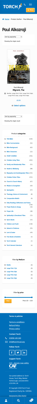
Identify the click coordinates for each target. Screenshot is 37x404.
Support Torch (15, 359)
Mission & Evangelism (13, 186)
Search (18, 400)
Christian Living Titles (13, 160)
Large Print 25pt (12, 275)
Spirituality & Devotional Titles (16, 215)
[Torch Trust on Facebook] (11, 352)
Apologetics (10, 190)
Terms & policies (16, 316)
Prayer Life (10, 211)
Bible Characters (12, 152)
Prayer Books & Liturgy (14, 207)
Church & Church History (14, 181)
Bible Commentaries (13, 143)
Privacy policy (14, 329)
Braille (9, 265)
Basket (28, 399)
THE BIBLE (10, 139)
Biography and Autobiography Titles (18, 173)
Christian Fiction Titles (13, 177)
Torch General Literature (14, 245)
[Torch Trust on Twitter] (18, 352)
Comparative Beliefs (13, 198)
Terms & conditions (16, 322)
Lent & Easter (11, 232)
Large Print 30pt (12, 278)
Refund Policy (14, 325)
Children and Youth (13, 224)
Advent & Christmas (13, 228)
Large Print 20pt (12, 271)
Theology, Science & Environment (17, 194)
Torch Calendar (11, 241)
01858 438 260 (26, 4)
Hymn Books (10, 220)
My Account (6, 400)
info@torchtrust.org (31, 4)
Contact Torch (15, 334)
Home (7, 19)
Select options (19, 106)
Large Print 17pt (12, 268)
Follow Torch (14, 347)
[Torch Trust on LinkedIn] (24, 352)
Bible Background (12, 147)
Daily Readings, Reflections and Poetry (18, 203)
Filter (8, 301)
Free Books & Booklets (14, 237)
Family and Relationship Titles (16, 164)
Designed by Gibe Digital (17, 396)
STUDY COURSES (12, 156)
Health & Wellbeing (13, 169)
